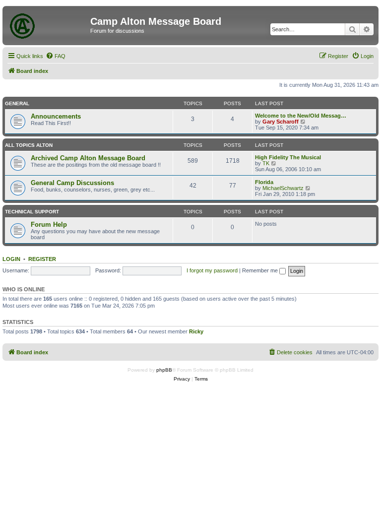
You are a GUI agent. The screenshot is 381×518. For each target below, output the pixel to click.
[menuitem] (55, 56)
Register (42, 259)
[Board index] (47, 24)
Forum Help (49, 224)
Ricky (196, 331)
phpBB (164, 370)
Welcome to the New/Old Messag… (300, 116)
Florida (264, 182)
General (17, 103)
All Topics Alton (29, 145)
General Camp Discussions (72, 183)
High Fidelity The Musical (288, 157)
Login (11, 259)
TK (265, 163)
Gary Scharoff (280, 122)
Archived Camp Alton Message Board (88, 158)
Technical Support (32, 211)
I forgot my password (212, 270)
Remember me (260, 270)
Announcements (56, 116)
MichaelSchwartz (283, 188)
